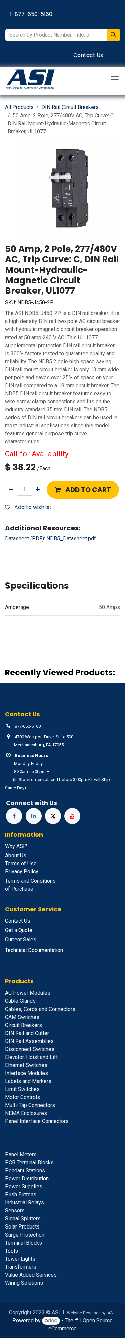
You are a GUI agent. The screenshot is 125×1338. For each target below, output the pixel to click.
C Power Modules (27, 993)
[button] (83, 490)
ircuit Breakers (23, 1025)
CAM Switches (22, 1017)
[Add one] (38, 490)
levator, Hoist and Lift (31, 1057)
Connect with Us (31, 803)
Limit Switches (22, 1089)
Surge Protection (24, 1235)
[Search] (113, 35)
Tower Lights (20, 1259)
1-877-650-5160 (31, 14)
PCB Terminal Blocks (29, 1162)
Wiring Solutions (24, 1283)
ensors (15, 1210)
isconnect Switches (29, 1049)
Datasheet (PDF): (50, 538)
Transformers (20, 1267)
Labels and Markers (28, 1081)
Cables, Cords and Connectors (40, 1009)
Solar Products (22, 1226)
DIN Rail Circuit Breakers (70, 107)
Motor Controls (22, 1097)
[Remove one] (11, 490)
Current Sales (20, 939)
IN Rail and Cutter (27, 1033)
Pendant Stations (25, 1170)
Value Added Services (31, 1275)
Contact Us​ (88, 55)
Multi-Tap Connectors (30, 1105)
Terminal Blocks (23, 1243)
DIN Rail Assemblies (29, 1041)
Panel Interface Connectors (37, 1121)
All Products (19, 107)
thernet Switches (26, 1065)
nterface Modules (26, 1073)
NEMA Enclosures (26, 1113)
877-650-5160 (28, 726)
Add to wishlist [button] (32, 507)
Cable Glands (20, 1001)
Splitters (23, 1218)
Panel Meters (21, 1154)
